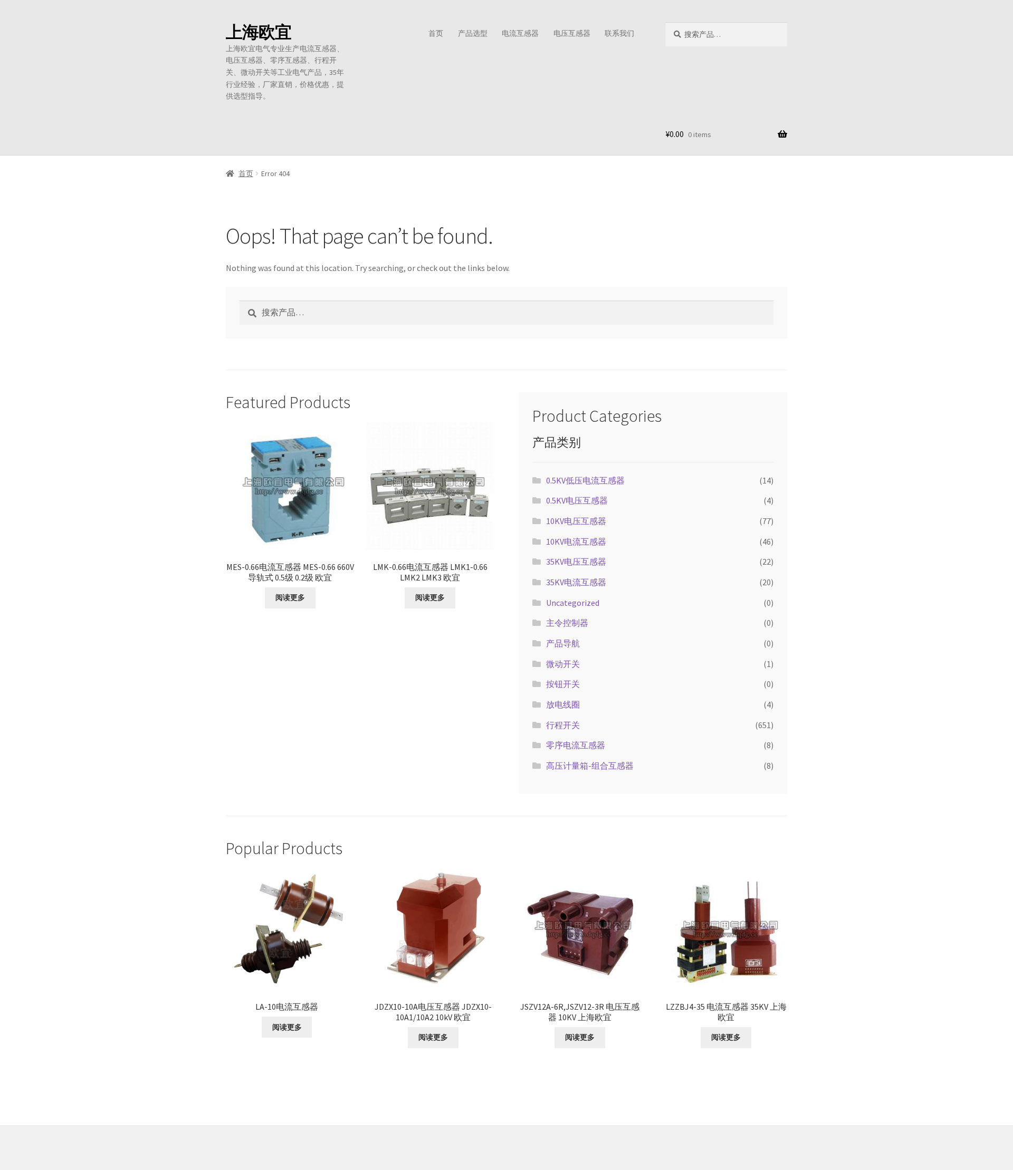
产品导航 (563, 643)
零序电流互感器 (575, 745)
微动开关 (563, 664)
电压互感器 (571, 33)
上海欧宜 (258, 32)
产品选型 (473, 33)
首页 (435, 33)
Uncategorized (572, 602)
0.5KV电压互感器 (577, 500)
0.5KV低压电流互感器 (585, 480)
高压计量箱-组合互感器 (590, 765)
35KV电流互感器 (576, 582)
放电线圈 (563, 704)
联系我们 (619, 33)
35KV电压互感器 (576, 561)
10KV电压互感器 (576, 521)
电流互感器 (520, 33)
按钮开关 (563, 684)
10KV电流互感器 (576, 541)
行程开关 (563, 725)
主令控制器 (567, 622)
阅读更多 (290, 597)
